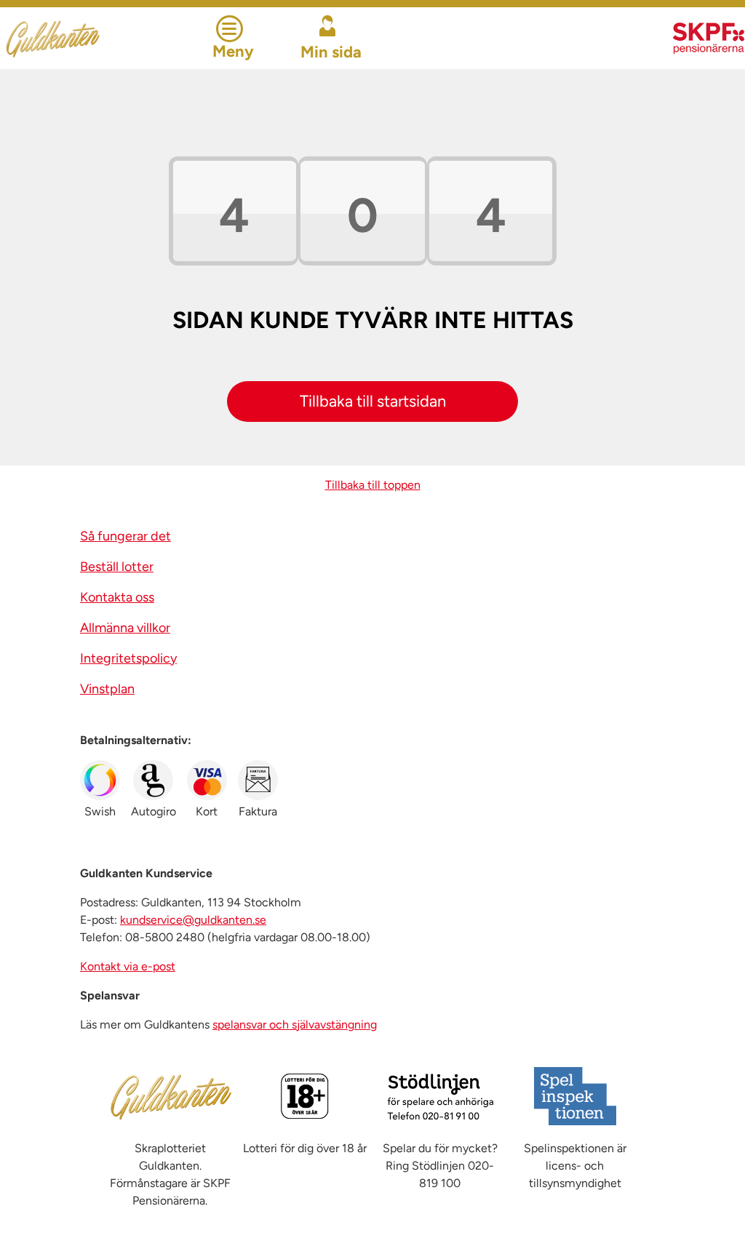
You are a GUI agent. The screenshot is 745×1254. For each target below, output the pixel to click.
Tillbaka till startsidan (373, 401)
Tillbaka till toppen (373, 485)
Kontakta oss (117, 597)
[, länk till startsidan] (91, 38)
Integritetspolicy (128, 658)
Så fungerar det (125, 536)
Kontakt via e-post (127, 966)
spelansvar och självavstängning (294, 1024)
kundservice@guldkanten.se (193, 920)
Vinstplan (107, 689)
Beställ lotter (117, 567)
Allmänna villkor (125, 628)
